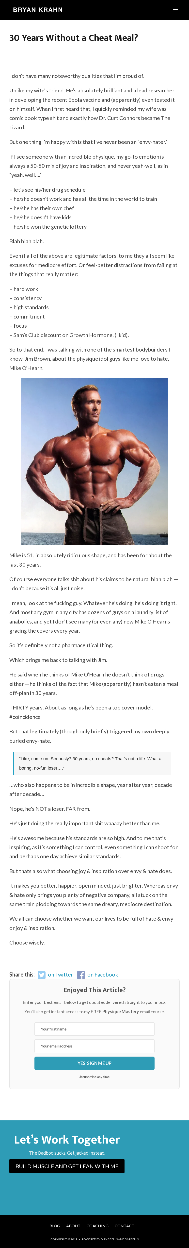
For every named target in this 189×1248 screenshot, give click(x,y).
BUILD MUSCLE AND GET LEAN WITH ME (67, 1166)
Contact (124, 1225)
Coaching (98, 1225)
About (73, 1225)
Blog (54, 1225)
